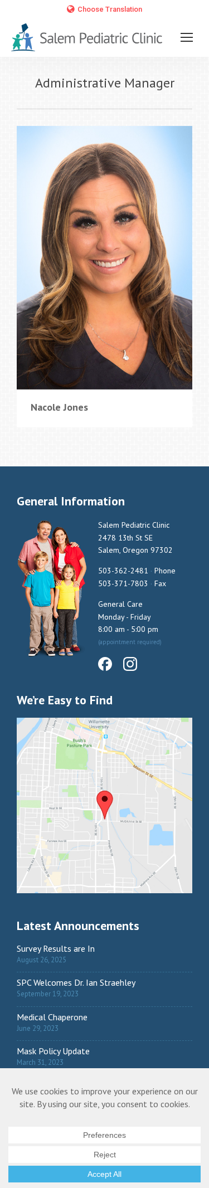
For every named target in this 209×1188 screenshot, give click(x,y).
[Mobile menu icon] (187, 37)
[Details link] (105, 257)
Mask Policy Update (53, 1050)
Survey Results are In (56, 948)
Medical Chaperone (52, 1017)
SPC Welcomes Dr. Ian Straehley (76, 982)
